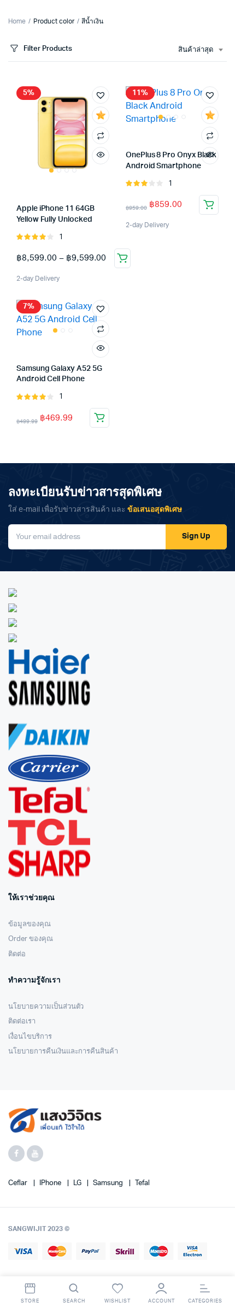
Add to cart (99, 418)
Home (17, 21)
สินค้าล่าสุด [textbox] (195, 50)
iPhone (51, 1183)
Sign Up (196, 536)
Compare (100, 135)
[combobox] (200, 50)
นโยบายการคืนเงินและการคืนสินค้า (63, 1051)
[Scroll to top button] (217, 1264)
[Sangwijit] (55, 1120)
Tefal (142, 1183)
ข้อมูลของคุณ (29, 924)
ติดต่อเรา (22, 1021)
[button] (100, 95)
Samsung (109, 1183)
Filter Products (48, 48)
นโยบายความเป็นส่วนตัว (46, 1006)
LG (78, 1183)
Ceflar (18, 1183)
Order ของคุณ (30, 939)
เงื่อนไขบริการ (30, 1036)
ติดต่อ (17, 954)
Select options (122, 258)
